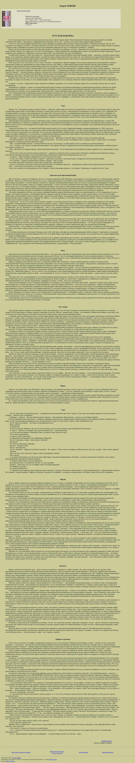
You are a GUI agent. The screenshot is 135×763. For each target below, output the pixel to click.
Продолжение (107, 741)
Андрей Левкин (83, 752)
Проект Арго (53, 759)
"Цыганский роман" (107, 752)
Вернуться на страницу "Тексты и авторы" (57, 752)
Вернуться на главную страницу (21, 752)
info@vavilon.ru (10, 761)
